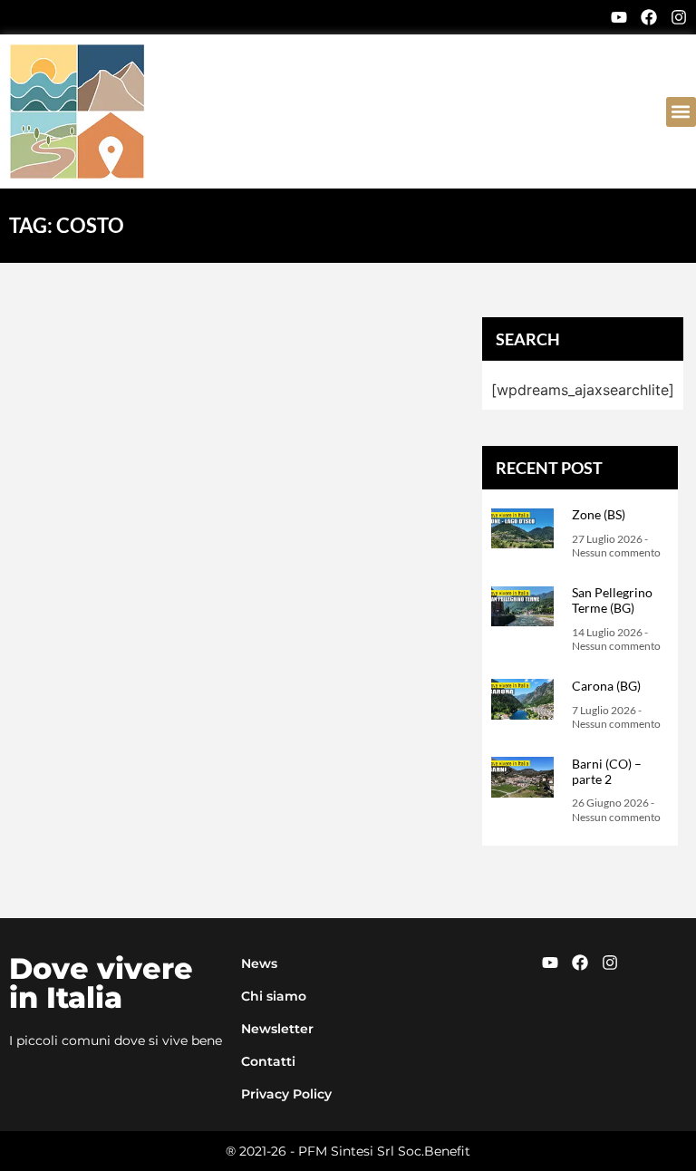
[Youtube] (619, 17)
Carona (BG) (606, 685)
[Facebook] (649, 17)
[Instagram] (679, 17)
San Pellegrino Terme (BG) (612, 600)
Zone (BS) (598, 514)
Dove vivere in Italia (101, 983)
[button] (681, 112)
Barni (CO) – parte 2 (607, 771)
